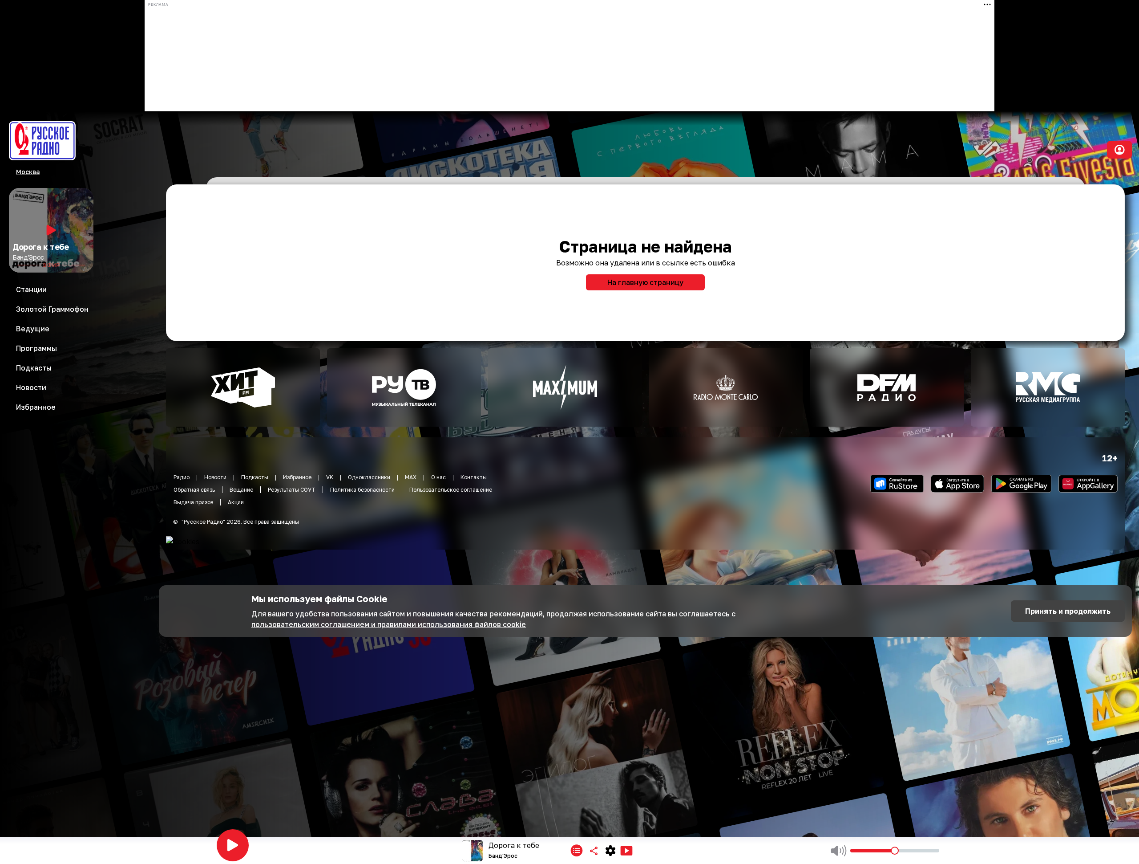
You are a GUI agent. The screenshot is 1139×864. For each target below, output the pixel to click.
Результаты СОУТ (291, 489)
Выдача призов (193, 502)
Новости (215, 477)
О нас (438, 477)
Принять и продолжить (1068, 611)
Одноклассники (369, 477)
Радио (182, 477)
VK (329, 477)
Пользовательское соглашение (450, 489)
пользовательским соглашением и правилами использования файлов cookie (388, 624)
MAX (410, 477)
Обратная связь (194, 489)
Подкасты (254, 477)
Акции (236, 502)
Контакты (473, 477)
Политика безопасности (362, 489)
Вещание (241, 489)
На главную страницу (645, 282)
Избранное (297, 477)
